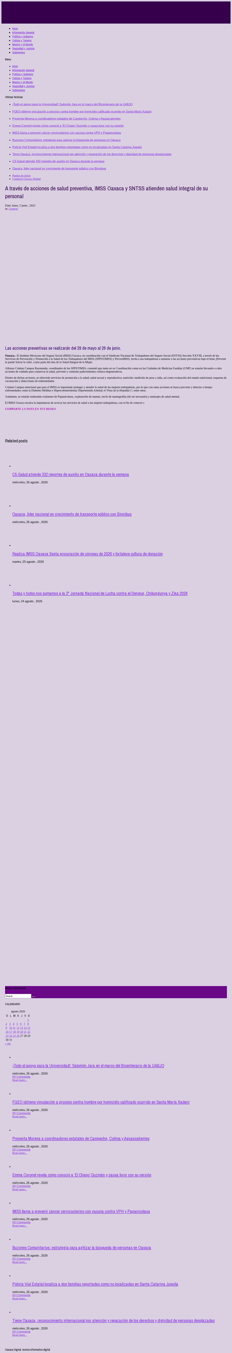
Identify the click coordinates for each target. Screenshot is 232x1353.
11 (14, 1027)
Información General (23, 32)
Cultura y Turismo (22, 40)
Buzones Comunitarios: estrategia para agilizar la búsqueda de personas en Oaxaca (66, 140)
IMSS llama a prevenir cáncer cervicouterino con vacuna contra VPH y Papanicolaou (66, 132)
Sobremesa (18, 52)
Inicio (15, 28)
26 (17, 1035)
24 (10, 1035)
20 (21, 1031)
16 (7, 1031)
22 (28, 1031)
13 (21, 1027)
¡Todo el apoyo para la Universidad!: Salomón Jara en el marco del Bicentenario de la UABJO (72, 104)
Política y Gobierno (22, 36)
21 (25, 1031)
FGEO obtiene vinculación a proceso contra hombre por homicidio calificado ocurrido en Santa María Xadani (82, 111)
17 (10, 1031)
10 (10, 1027)
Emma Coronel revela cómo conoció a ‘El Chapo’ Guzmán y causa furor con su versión (68, 125)
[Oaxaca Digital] (98, 12)
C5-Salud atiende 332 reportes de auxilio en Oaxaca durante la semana (58, 161)
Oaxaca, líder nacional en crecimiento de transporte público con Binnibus (59, 168)
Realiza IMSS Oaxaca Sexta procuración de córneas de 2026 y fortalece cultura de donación (87, 554)
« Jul (8, 1043)
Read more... (19, 1080)
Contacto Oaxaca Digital (26, 178)
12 (17, 1027)
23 (7, 1035)
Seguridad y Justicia (23, 48)
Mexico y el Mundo (22, 44)
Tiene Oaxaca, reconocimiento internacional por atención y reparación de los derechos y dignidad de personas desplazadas (91, 154)
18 (14, 1031)
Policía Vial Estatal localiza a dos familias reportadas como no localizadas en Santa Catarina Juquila (77, 147)
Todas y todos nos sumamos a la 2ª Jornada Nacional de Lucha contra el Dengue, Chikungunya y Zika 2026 (100, 593)
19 (17, 1031)
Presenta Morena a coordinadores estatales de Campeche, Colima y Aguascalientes (66, 118)
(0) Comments (21, 1076)
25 (14, 1035)
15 (28, 1027)
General (13, 208)
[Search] (33, 996)
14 (25, 1027)
